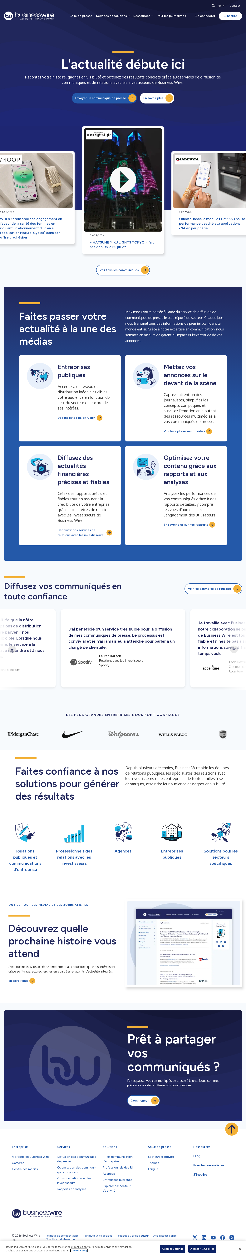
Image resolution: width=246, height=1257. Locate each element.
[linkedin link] (204, 1237)
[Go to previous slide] (12, 649)
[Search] (213, 6)
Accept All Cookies (202, 1248)
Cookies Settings (172, 1248)
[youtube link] (213, 1237)
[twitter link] (195, 1237)
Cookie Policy (79, 1250)
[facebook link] (222, 1237)
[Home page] (29, 16)
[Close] (240, 1249)
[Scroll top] (231, 1129)
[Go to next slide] (234, 649)
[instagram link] (231, 1237)
